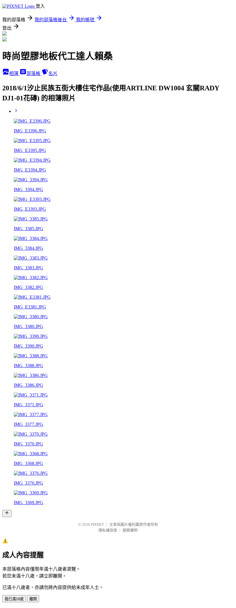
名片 (53, 73)
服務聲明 (130, 530)
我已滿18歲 (14, 599)
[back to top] (7, 513)
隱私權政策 (107, 530)
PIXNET (97, 524)
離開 (33, 599)
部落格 (33, 73)
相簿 (14, 73)
